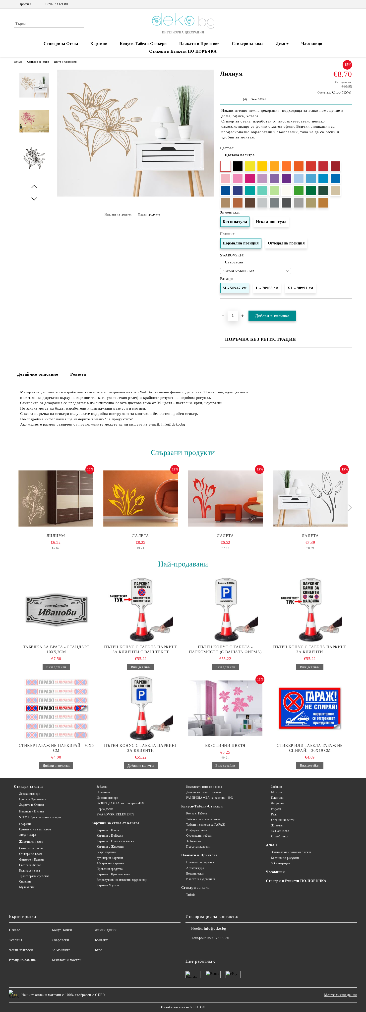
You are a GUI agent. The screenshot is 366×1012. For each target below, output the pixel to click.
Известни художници (200, 879)
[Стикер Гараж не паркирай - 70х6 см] (56, 708)
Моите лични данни (340, 995)
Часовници (311, 43)
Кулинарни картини (110, 858)
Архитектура (195, 868)
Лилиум (56, 536)
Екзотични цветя (225, 745)
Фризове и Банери (31, 859)
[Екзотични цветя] (225, 708)
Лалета (140, 536)
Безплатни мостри (66, 960)
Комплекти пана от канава (204, 786)
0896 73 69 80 (57, 4)
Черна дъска (105, 809)
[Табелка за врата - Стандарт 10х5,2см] (56, 609)
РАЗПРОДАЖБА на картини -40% (209, 797)
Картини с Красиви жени (113, 874)
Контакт (101, 940)
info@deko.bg (215, 928)
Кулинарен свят (29, 870)
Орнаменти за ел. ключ (35, 829)
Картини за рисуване (285, 858)
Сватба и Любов (30, 865)
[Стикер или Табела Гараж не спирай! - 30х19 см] (310, 708)
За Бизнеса (193, 841)
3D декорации (280, 863)
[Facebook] (334, 4)
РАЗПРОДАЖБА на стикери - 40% (120, 803)
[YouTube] (349, 4)
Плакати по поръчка (200, 862)
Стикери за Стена (61, 43)
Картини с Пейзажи (110, 835)
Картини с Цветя (108, 830)
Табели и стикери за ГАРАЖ (205, 824)
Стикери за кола (247, 43)
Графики (25, 824)
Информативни (196, 830)
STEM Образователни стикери (40, 817)
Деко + (282, 43)
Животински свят (31, 841)
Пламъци (277, 797)
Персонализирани (198, 846)
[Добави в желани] (348, 308)
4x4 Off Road (280, 831)
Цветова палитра (239, 155)
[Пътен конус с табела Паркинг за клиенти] (310, 609)
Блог (98, 950)
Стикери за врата (31, 854)
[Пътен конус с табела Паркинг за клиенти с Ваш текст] (141, 609)
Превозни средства (109, 869)
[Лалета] (140, 498)
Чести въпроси (21, 950)
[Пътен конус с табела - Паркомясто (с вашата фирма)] (225, 609)
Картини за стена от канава (115, 823)
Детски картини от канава (203, 792)
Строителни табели (199, 835)
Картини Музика (108, 885)
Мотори (276, 792)
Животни (277, 825)
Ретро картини (106, 852)
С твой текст (279, 836)
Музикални (27, 887)
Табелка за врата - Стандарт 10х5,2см (56, 649)
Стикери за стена (38, 61)
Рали (274, 814)
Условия (15, 940)
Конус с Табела (196, 813)
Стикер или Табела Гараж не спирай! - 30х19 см (310, 748)
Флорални (277, 803)
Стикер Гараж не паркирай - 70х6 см (56, 748)
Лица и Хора (27, 835)
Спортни (25, 881)
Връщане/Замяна (22, 960)
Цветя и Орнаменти (65, 61)
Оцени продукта (149, 214)
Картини (98, 43)
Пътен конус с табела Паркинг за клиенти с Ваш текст (141, 649)
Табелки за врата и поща (203, 819)
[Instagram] (342, 4)
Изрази (276, 809)
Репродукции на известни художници (122, 880)
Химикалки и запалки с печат (291, 852)
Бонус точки (62, 930)
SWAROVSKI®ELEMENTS (116, 814)
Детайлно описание (37, 374)
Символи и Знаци (31, 848)
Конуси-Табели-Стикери (143, 43)
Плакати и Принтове (199, 43)
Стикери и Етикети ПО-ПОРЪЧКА (183, 51)
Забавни (102, 786)
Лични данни (106, 930)
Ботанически (194, 873)
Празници (103, 792)
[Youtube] (211, 948)
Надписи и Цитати (31, 811)
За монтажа (61, 950)
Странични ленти (282, 820)
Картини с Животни (110, 846)
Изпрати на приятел (118, 214)
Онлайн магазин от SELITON (183, 1007)
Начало (18, 61)
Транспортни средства (34, 876)
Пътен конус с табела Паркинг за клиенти (310, 649)
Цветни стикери (107, 797)
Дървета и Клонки (31, 804)
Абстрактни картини (110, 863)
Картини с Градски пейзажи (115, 841)
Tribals (190, 895)
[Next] (348, 507)
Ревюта (78, 374)
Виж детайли (56, 667)
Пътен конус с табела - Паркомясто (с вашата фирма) (225, 649)
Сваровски (234, 262)
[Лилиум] (135, 195)
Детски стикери (29, 793)
